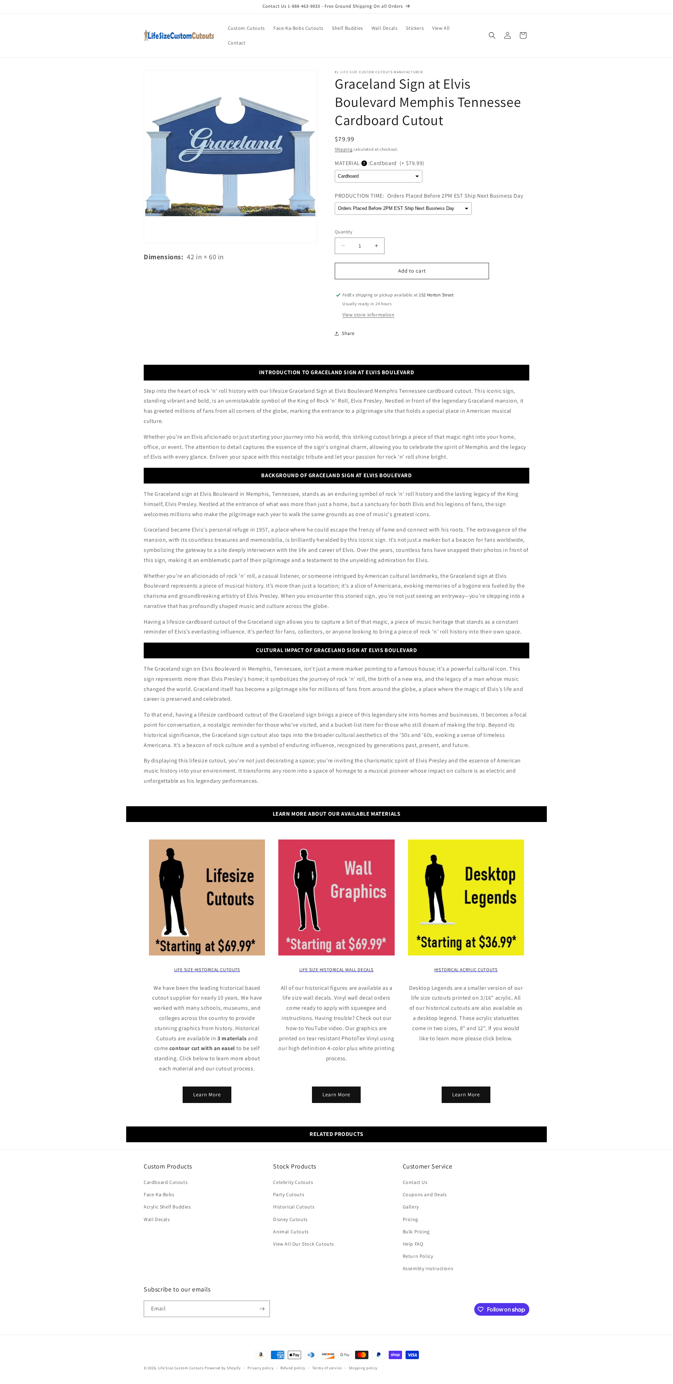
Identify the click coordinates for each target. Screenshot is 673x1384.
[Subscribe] (262, 1309)
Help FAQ (413, 1244)
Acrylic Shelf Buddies (167, 1207)
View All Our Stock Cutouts (303, 1244)
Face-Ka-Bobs (159, 1194)
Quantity (343, 232)
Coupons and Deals (425, 1194)
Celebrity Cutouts (293, 1182)
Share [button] (348, 333)
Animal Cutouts (290, 1231)
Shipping (344, 149)
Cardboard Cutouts (166, 1182)
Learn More (207, 1094)
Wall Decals (157, 1219)
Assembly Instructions (428, 1268)
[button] (492, 35)
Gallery (411, 1207)
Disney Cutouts (290, 1219)
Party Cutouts (288, 1194)
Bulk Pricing (416, 1231)
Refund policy (292, 1367)
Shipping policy (363, 1367)
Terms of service (327, 1367)
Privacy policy (260, 1367)
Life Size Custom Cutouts (181, 1367)
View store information (368, 314)
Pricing (410, 1219)
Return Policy (418, 1256)
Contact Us (415, 1182)
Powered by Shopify (223, 1367)
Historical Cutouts (293, 1207)
